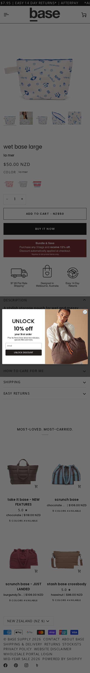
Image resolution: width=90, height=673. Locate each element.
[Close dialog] (85, 312)
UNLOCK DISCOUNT (23, 352)
